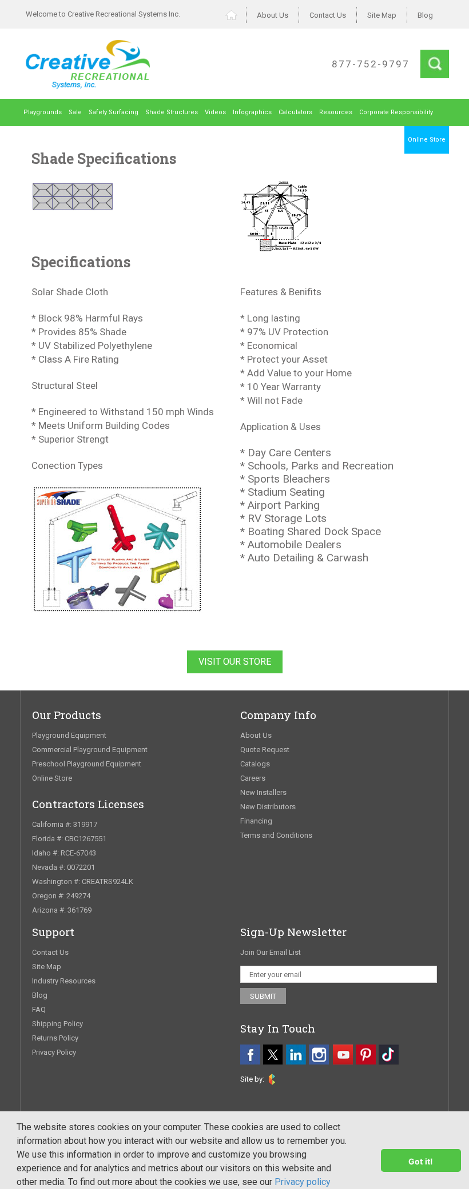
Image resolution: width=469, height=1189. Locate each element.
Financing (256, 821)
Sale (75, 112)
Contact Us (327, 15)
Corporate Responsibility (396, 112)
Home (236, 15)
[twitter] (273, 1055)
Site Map (381, 15)
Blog (425, 15)
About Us (272, 15)
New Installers (263, 792)
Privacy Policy (54, 1052)
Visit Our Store (234, 661)
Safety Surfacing (113, 112)
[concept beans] (272, 1079)
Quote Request (264, 749)
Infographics (252, 112)
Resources (335, 112)
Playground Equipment (69, 735)
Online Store (427, 139)
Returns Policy (55, 1038)
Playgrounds (42, 112)
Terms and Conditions (276, 835)
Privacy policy (303, 1181)
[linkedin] (296, 1055)
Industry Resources (64, 981)
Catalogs (255, 764)
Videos (215, 112)
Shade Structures (171, 112)
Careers (252, 778)
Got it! (421, 1161)
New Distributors (268, 806)
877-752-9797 (371, 64)
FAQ (39, 1009)
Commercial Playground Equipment (90, 749)
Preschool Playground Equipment (86, 764)
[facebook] (250, 1055)
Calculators (295, 112)
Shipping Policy (57, 1023)
